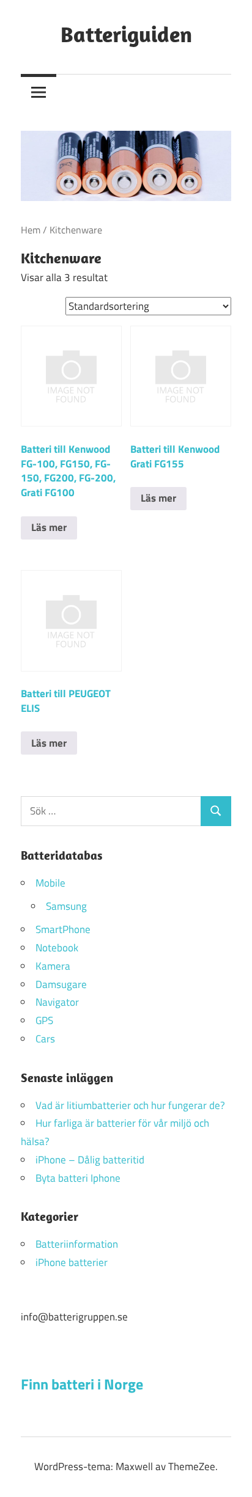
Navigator (57, 1002)
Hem (30, 229)
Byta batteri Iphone (77, 1178)
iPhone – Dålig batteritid (89, 1160)
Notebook (56, 948)
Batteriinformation (76, 1244)
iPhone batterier (71, 1262)
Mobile (50, 883)
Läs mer (49, 527)
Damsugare (61, 984)
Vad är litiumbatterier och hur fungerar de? (130, 1105)
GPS (44, 1020)
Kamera (52, 966)
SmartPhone (63, 929)
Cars (45, 1039)
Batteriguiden (126, 34)
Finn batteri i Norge (82, 1384)
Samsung (66, 906)
